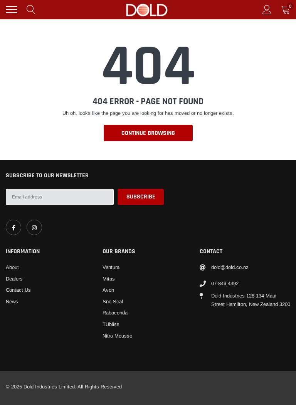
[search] (31, 9)
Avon (108, 290)
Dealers (14, 279)
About (12, 267)
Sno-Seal (113, 301)
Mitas (109, 279)
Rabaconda (115, 313)
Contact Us (18, 290)
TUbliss (111, 324)
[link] (13, 227)
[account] (267, 9)
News (12, 301)
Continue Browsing (148, 133)
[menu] (11, 9)
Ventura (111, 267)
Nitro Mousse (117, 336)
